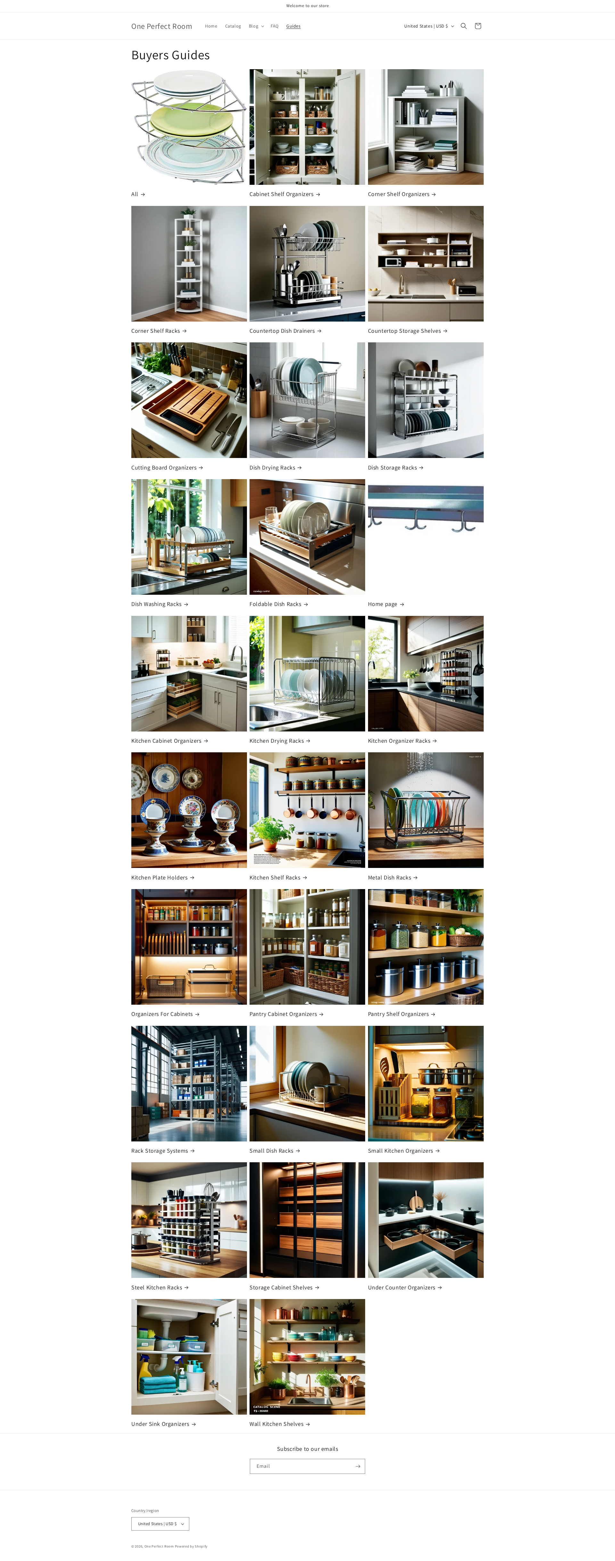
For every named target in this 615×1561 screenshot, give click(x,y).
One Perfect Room (159, 1546)
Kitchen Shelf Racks (275, 877)
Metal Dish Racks (389, 877)
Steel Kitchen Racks (156, 1287)
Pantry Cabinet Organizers (283, 1014)
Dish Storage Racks (392, 467)
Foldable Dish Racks (275, 604)
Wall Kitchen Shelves (276, 1423)
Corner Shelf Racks (155, 330)
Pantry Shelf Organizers (398, 1014)
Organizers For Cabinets (162, 1014)
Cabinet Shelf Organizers (281, 194)
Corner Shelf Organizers (399, 194)
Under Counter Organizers (401, 1287)
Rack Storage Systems (159, 1150)
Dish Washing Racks (156, 604)
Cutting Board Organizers (163, 467)
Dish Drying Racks (272, 467)
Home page (383, 604)
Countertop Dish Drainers (282, 330)
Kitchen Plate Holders (159, 877)
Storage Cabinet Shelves (281, 1287)
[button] (256, 26)
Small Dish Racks (271, 1150)
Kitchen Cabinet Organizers (166, 740)
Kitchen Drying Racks (277, 740)
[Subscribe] (358, 1466)
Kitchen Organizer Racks (399, 740)
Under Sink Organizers (160, 1423)
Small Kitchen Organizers (400, 1150)
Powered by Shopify (191, 1546)
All (134, 194)
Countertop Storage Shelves (404, 330)
